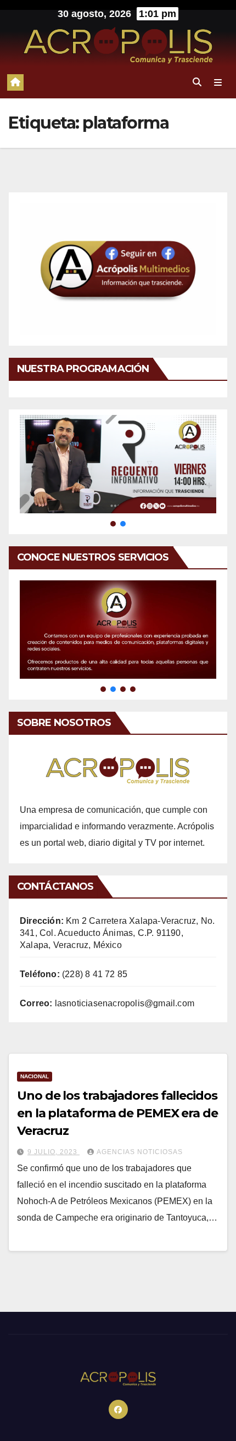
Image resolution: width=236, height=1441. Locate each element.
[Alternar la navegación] (218, 82)
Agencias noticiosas (140, 1152)
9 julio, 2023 (53, 1152)
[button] (197, 82)
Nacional (34, 1076)
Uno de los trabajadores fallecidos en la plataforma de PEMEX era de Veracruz (117, 1113)
